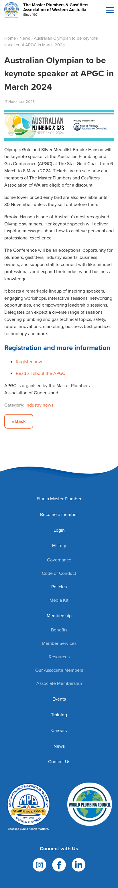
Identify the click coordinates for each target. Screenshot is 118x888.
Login (59, 530)
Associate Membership (59, 683)
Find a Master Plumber (59, 498)
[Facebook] (59, 864)
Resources (59, 656)
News (24, 38)
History (59, 545)
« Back (19, 421)
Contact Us (59, 761)
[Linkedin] (79, 864)
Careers (59, 730)
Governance (59, 560)
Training (59, 714)
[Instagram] (39, 864)
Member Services (59, 643)
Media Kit (59, 600)
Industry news (39, 405)
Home (10, 38)
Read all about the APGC (40, 373)
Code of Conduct (59, 573)
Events (59, 699)
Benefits (59, 630)
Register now (29, 361)
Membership (59, 615)
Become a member (59, 514)
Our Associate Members (59, 670)
